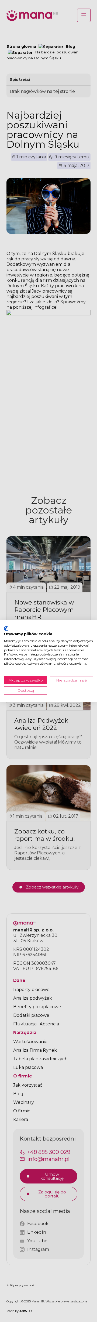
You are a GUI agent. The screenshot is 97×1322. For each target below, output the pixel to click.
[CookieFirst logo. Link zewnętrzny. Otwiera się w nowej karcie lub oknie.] (6, 628)
